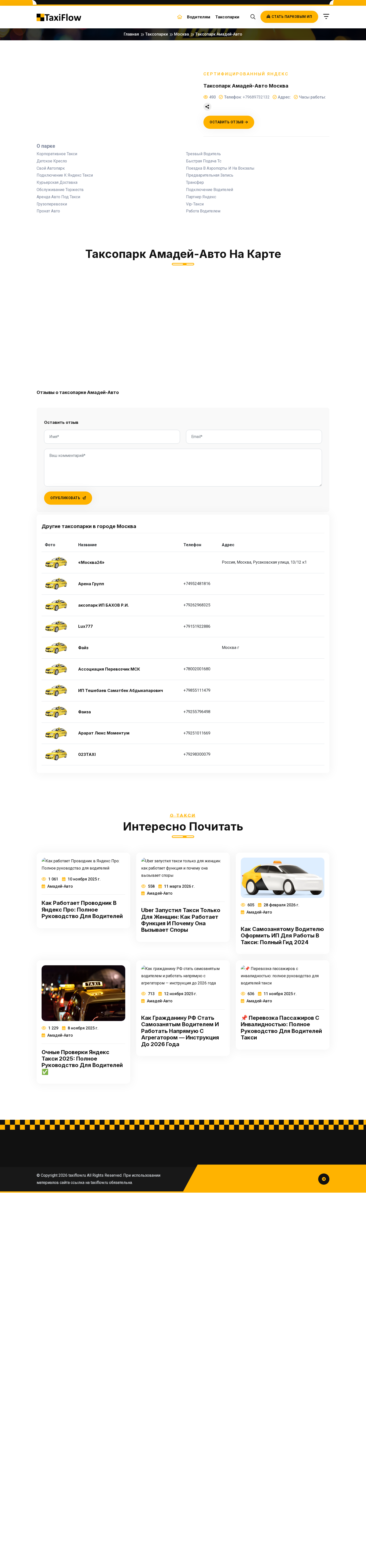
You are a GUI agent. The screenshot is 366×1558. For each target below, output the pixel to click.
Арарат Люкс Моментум (103, 733)
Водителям (198, 16)
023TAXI (87, 754)
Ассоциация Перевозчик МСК (109, 669)
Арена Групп (91, 584)
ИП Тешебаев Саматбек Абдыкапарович (120, 690)
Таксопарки (227, 16)
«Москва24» (91, 562)
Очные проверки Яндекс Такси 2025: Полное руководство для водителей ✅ (82, 1062)
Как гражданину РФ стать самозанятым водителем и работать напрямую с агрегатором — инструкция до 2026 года (180, 1031)
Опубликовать (65, 498)
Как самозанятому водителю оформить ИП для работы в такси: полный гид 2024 (282, 935)
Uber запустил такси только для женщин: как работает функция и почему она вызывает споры (180, 920)
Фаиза (84, 712)
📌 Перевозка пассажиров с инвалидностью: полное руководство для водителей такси (281, 1028)
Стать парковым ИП (292, 17)
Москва (181, 34)
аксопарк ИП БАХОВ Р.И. (103, 605)
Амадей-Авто (59, 886)
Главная (131, 34)
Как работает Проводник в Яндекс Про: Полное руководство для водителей (82, 909)
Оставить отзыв (227, 122)
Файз (83, 647)
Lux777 (85, 626)
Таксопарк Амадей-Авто (218, 34)
